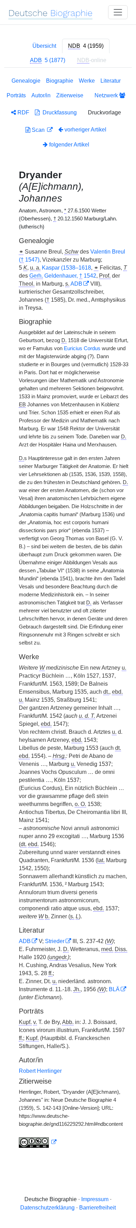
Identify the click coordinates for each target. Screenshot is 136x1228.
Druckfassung (58, 112)
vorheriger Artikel (85, 130)
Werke (87, 81)
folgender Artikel (68, 145)
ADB (76, 284)
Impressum (94, 1199)
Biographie (59, 81)
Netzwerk (107, 95)
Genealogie (26, 81)
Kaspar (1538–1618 (66, 268)
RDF (22, 112)
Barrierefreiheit (97, 1208)
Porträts (16, 95)
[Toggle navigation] (118, 12)
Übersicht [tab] (44, 46)
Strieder (55, 941)
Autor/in (41, 95)
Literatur (110, 81)
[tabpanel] (68, 614)
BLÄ (114, 989)
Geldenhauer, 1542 (62, 276)
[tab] (85, 46)
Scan (38, 130)
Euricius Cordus (82, 348)
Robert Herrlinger (40, 1071)
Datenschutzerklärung (47, 1208)
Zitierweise (69, 95)
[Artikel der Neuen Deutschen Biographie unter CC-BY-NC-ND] (37, 1142)
